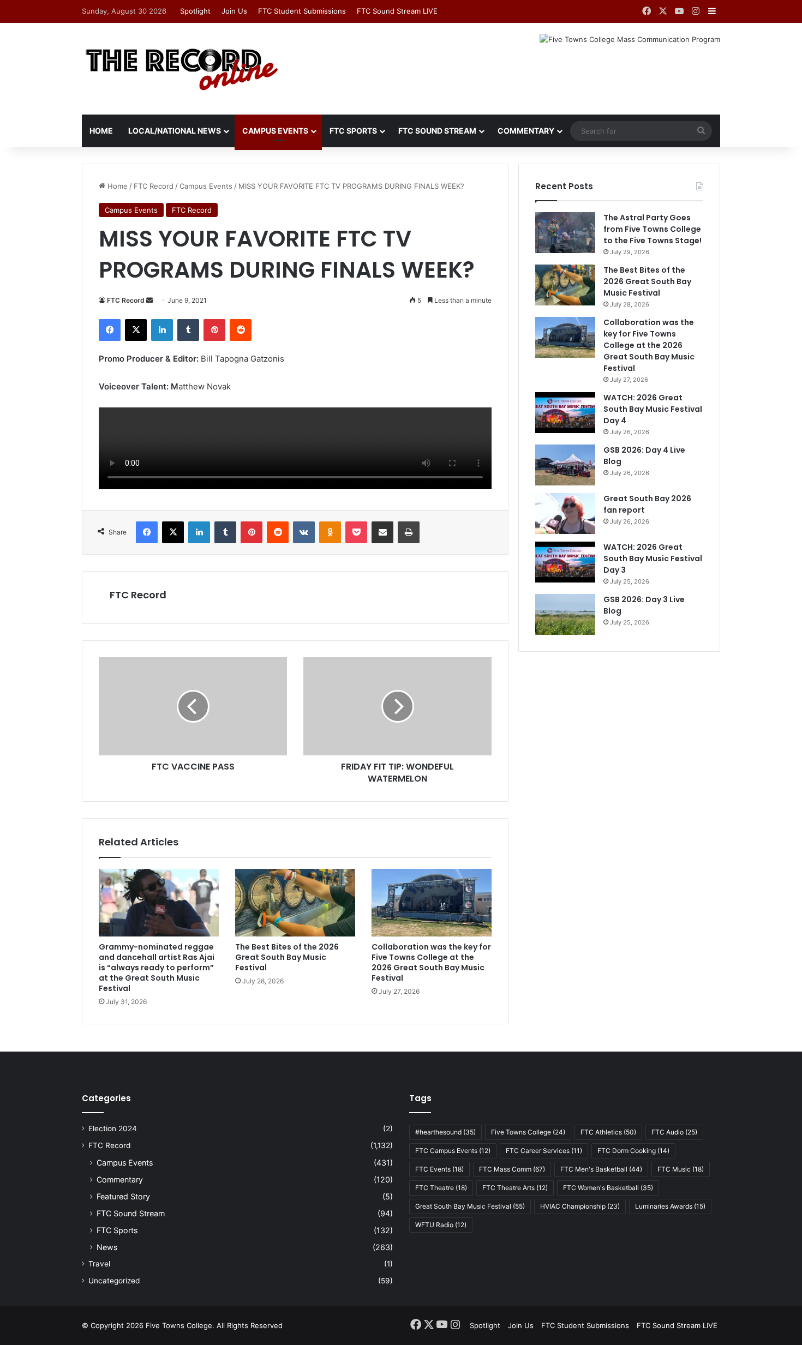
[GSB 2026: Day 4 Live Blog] (565, 465)
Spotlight (195, 11)
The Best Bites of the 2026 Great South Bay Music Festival (287, 957)
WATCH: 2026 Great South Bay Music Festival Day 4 (652, 409)
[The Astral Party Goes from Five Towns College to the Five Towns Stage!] (565, 232)
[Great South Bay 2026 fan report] (565, 513)
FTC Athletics (608, 1132)
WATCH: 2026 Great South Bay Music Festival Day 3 (652, 558)
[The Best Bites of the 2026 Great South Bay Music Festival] (295, 902)
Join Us (234, 11)
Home (101, 130)
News (107, 1247)
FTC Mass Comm (512, 1169)
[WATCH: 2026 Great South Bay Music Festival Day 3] (565, 562)
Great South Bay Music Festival (470, 1206)
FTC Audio (674, 1132)
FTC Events (439, 1169)
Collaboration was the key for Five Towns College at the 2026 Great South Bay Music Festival (431, 962)
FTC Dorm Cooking (633, 1150)
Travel (99, 1263)
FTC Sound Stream (437, 130)
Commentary (526, 130)
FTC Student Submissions (302, 11)
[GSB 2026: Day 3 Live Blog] (565, 614)
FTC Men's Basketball (601, 1169)
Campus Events (275, 130)
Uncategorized (114, 1280)
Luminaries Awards (670, 1206)
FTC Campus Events (452, 1150)
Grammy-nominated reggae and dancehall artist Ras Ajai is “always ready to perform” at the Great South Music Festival (156, 967)
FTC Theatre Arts (515, 1188)
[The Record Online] (181, 69)
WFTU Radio (440, 1225)
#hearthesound (445, 1132)
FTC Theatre (441, 1188)
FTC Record (153, 186)
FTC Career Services (544, 1150)
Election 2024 (112, 1128)
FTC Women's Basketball (608, 1188)
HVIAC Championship (580, 1206)
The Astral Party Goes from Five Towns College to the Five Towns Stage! (652, 229)
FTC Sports (353, 130)
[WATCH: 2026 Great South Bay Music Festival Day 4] (565, 412)
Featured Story (123, 1196)
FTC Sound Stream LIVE (397, 11)
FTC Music (680, 1169)
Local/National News (174, 130)
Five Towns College (528, 1132)
